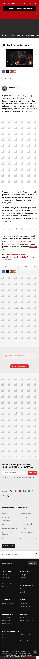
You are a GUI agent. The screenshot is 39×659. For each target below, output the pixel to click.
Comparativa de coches (8, 534)
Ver (20, 366)
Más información (30, 657)
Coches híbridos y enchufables (8, 519)
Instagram (24, 491)
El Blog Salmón (24, 617)
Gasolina (20, 35)
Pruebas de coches (27, 524)
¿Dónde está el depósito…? (17, 254)
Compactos (24, 518)
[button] (13, 87)
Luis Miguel (23, 96)
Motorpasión (24, 603)
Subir (31, 563)
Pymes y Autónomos (26, 620)
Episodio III (27, 192)
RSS (33, 491)
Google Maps (30, 35)
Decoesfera (6, 620)
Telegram (29, 491)
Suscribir (32, 473)
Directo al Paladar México (10, 644)
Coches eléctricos (26, 514)
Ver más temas (8, 546)
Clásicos (28, 267)
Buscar (36, 554)
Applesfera (5, 581)
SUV (4, 524)
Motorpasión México (26, 644)
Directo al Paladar (7, 603)
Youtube (20, 491)
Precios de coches (27, 528)
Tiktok (8, 495)
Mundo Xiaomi (6, 587)
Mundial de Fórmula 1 (28, 539)
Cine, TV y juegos (17, 267)
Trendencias (6, 617)
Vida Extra (23, 578)
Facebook (3, 71)
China (12, 35)
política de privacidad (28, 477)
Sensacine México (25, 638)
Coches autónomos (27, 532)
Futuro (4, 539)
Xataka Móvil (6, 578)
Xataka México (6, 635)
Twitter (7, 71)
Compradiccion (7, 623)
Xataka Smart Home (8, 584)
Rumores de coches (9, 528)
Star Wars (23, 98)
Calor (5, 35)
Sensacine (23, 589)
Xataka (4, 575)
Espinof (22, 592)
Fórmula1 (5, 514)
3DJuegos (23, 575)
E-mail (14, 71)
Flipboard (11, 71)
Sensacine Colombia (26, 641)
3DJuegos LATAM (25, 635)
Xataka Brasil (6, 638)
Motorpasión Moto (25, 606)
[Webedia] (8, 564)
